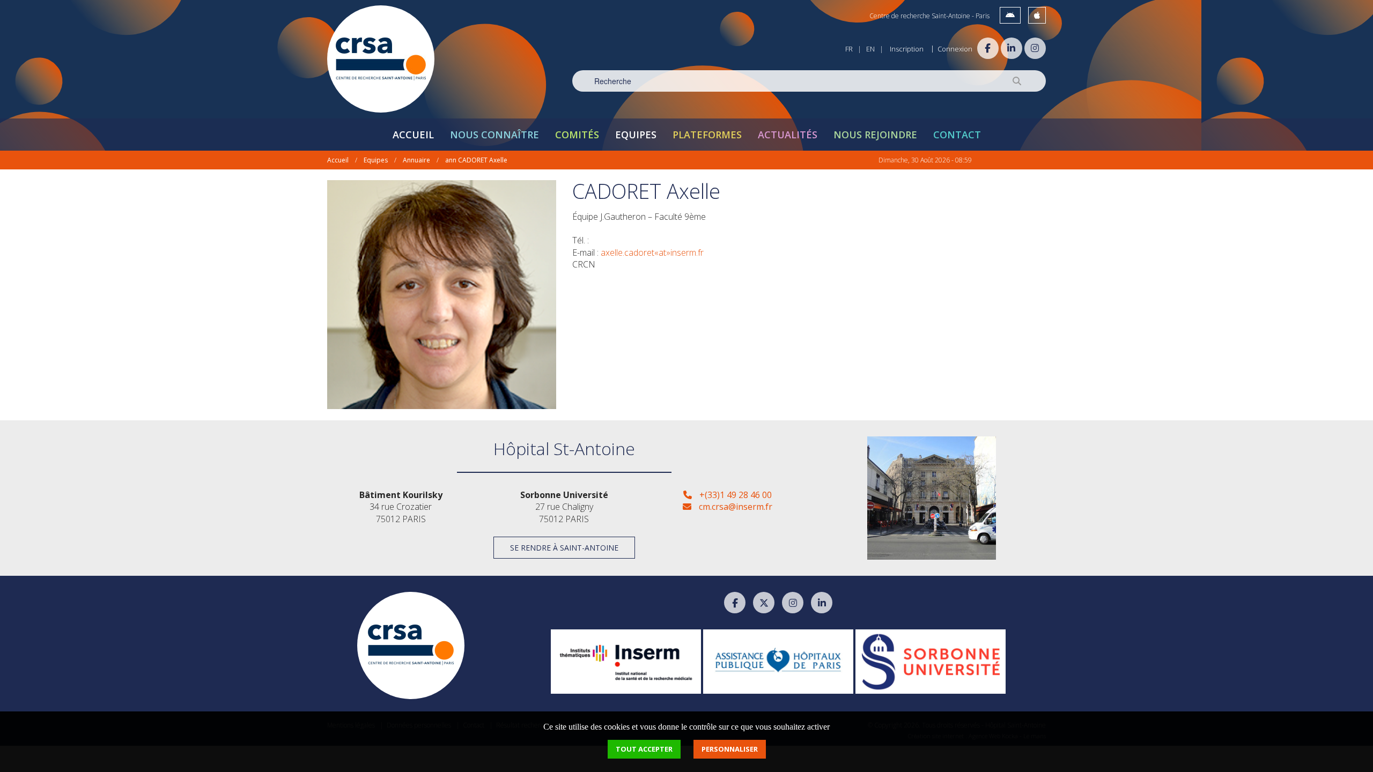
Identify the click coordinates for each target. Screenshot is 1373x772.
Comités (577, 134)
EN (870, 49)
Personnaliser (730, 749)
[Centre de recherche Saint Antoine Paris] (380, 59)
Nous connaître (494, 134)
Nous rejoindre (875, 134)
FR (849, 49)
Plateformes (707, 134)
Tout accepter (644, 749)
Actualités (787, 134)
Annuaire (416, 160)
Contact (957, 134)
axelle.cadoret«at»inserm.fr (652, 252)
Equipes (635, 134)
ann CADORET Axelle (476, 160)
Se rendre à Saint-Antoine (564, 548)
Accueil (413, 134)
